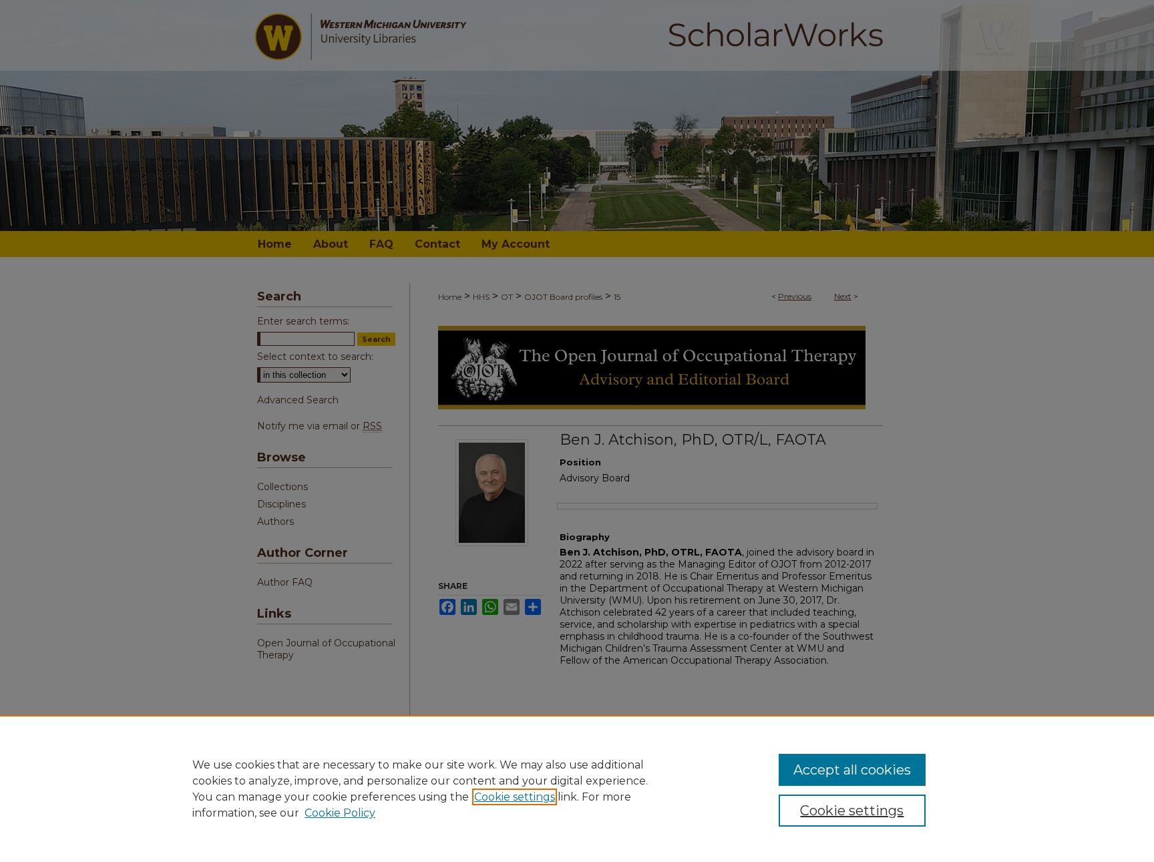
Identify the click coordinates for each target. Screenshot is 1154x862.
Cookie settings (514, 797)
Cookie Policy (340, 813)
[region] (577, 788)
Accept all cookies (852, 770)
